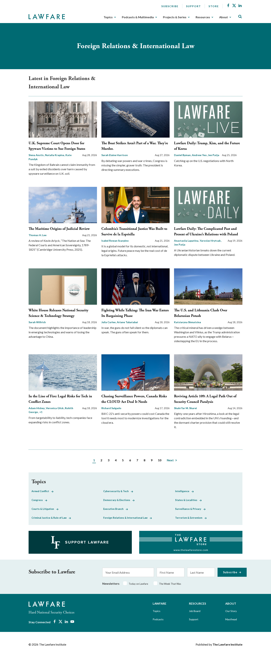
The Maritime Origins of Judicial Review (59, 229)
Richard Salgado (111, 408)
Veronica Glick (55, 408)
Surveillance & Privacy (189, 508)
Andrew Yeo (199, 155)
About (223, 17)
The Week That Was (170, 583)
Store (214, 6)
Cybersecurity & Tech (117, 491)
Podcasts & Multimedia (138, 17)
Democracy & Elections (117, 500)
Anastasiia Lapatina (186, 240)
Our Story (231, 611)
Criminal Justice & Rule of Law (50, 517)
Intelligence (183, 491)
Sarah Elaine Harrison (114, 155)
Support (193, 6)
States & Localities (187, 500)
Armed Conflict (41, 491)
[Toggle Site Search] (240, 17)
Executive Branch (114, 508)
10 (159, 460)
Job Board (194, 611)
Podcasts (158, 619)
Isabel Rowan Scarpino (115, 240)
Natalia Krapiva (55, 155)
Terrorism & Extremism (189, 517)
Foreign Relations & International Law (126, 517)
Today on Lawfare (138, 583)
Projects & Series (174, 17)
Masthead (231, 619)
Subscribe (169, 6)
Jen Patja (213, 155)
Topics (108, 17)
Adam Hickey (37, 408)
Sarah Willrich (37, 322)
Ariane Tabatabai (127, 322)
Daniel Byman (182, 155)
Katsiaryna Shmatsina (187, 322)
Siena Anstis (36, 155)
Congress (38, 500)
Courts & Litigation (44, 508)
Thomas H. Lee (37, 235)
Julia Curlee (108, 322)
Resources (203, 17)
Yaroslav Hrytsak (210, 240)
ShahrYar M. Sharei (185, 408)
